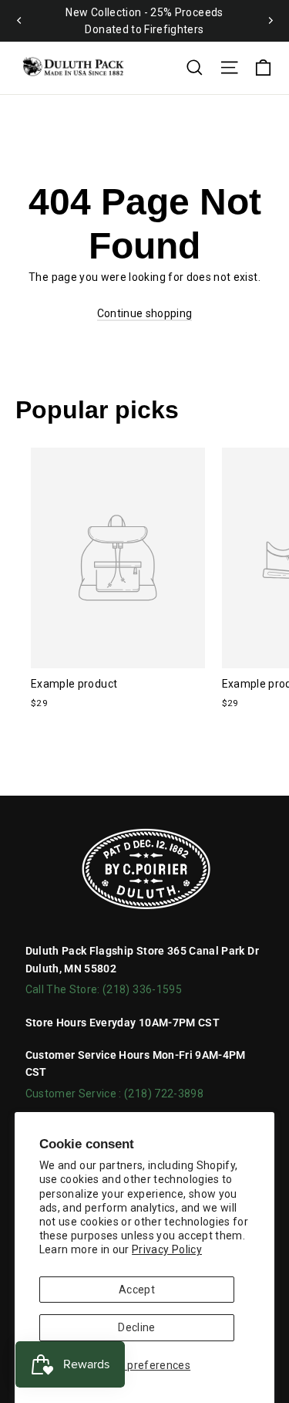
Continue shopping (145, 313)
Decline (136, 1327)
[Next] (269, 20)
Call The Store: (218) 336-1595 (104, 989)
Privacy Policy (167, 1249)
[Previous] (19, 20)
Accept (137, 1289)
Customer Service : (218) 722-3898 (114, 1093)
